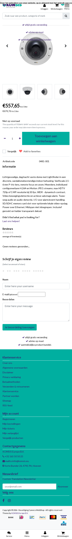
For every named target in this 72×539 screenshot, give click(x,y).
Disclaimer (8, 372)
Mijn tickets (9, 428)
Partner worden (11, 396)
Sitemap (7, 400)
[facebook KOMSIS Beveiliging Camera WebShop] (3, 500)
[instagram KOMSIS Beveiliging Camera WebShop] (9, 500)
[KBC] (64, 524)
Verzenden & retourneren (16, 386)
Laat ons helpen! (11, 221)
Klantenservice (10, 391)
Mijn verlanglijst (11, 433)
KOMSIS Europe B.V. (19, 513)
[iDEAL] (22, 518)
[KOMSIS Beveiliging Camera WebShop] (12, 7)
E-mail (10, 294)
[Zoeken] (66, 16)
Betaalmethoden (11, 381)
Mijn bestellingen (11, 423)
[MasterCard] (54, 518)
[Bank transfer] (12, 518)
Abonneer (63, 486)
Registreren (9, 419)
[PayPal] (43, 518)
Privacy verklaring (12, 377)
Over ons (7, 362)
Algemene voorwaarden (15, 367)
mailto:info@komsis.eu (17, 461)
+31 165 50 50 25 (13, 456)
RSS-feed (7, 405)
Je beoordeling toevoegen (19, 327)
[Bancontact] (33, 518)
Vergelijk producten (13, 437)
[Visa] (64, 518)
